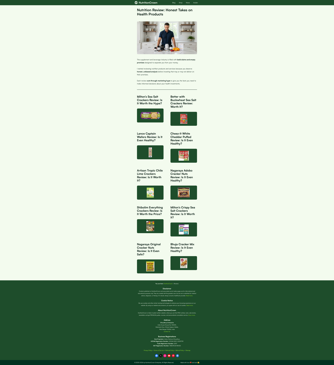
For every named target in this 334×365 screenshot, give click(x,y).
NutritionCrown (148, 2)
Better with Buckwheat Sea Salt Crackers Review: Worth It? (183, 101)
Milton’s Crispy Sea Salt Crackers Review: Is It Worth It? (182, 212)
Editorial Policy (169, 350)
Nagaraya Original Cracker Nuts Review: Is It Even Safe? (149, 249)
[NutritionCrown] (136, 2)
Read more (189, 295)
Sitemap (188, 350)
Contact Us (167, 331)
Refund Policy (180, 350)
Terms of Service (159, 350)
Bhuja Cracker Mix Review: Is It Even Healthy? (182, 247)
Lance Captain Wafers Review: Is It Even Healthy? (149, 137)
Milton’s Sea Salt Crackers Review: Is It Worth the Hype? (149, 100)
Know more (191, 315)
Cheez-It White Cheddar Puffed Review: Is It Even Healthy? (181, 138)
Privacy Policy (148, 350)
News (188, 3)
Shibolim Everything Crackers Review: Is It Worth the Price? (150, 211)
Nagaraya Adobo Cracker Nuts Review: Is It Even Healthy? (181, 175)
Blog (173, 3)
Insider (195, 3)
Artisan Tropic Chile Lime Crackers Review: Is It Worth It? (150, 175)
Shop (180, 3)
